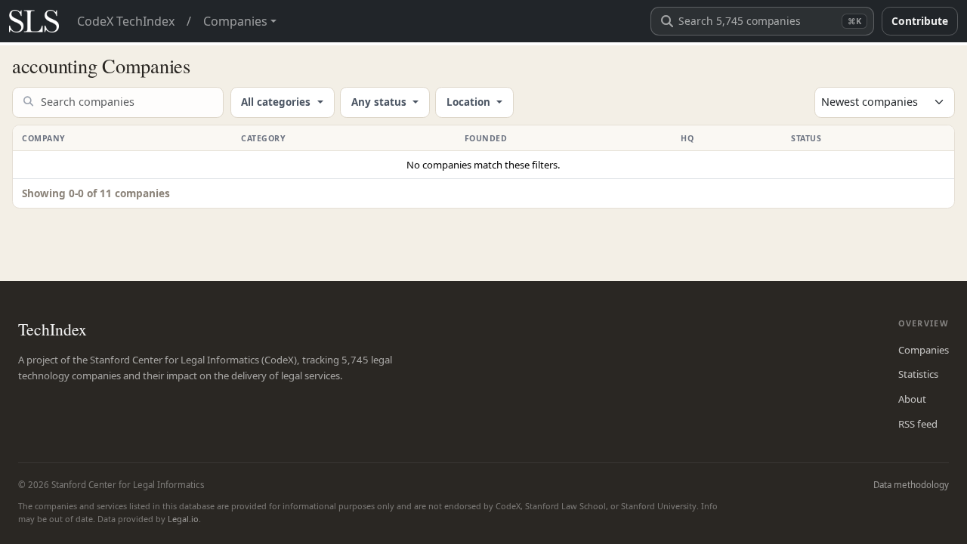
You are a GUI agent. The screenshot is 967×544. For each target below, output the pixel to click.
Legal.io (183, 518)
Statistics (918, 374)
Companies (923, 350)
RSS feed (918, 424)
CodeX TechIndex (126, 21)
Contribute (919, 21)
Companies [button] (235, 21)
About (912, 399)
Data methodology (911, 484)
